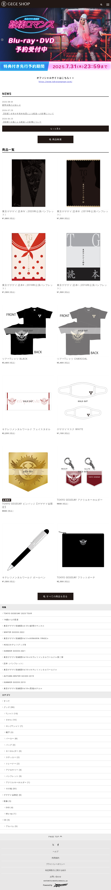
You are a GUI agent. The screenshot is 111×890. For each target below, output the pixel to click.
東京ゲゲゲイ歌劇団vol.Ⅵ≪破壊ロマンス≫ (24, 626)
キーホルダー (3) (14, 751)
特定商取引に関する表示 (55, 870)
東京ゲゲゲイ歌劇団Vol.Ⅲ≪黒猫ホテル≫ (23, 688)
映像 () (7, 801)
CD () (7, 820)
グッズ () (9, 707)
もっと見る (55, 129)
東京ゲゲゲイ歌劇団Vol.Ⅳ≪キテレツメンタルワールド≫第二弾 (33, 657)
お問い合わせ (55, 877)
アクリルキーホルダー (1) (18, 782)
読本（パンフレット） (14, 663)
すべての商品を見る (57, 596)
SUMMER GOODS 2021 (15, 651)
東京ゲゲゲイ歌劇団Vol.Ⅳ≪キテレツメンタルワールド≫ (30, 670)
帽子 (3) (10, 732)
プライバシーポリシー (55, 864)
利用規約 (55, 858)
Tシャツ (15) (12, 713)
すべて (7, 701)
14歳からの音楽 (11, 620)
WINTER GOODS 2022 (14, 632)
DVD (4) (9, 807)
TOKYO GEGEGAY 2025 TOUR (18, 613)
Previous (2, 39)
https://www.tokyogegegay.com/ (55, 82)
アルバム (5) (12, 826)
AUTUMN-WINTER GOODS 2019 (19, 676)
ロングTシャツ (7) (14, 726)
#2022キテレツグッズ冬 (15, 645)
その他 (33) (11, 789)
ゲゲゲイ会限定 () (13, 795)
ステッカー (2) (13, 757)
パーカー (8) (12, 738)
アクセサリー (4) (14, 770)
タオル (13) (11, 720)
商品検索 (56, 139)
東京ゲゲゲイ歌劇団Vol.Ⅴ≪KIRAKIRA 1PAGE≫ (26, 638)
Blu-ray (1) (11, 814)
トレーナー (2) (13, 764)
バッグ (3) (11, 745)
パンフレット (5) (14, 776)
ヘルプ (55, 851)
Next (108, 39)
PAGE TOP (54, 837)
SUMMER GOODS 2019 (15, 682)
